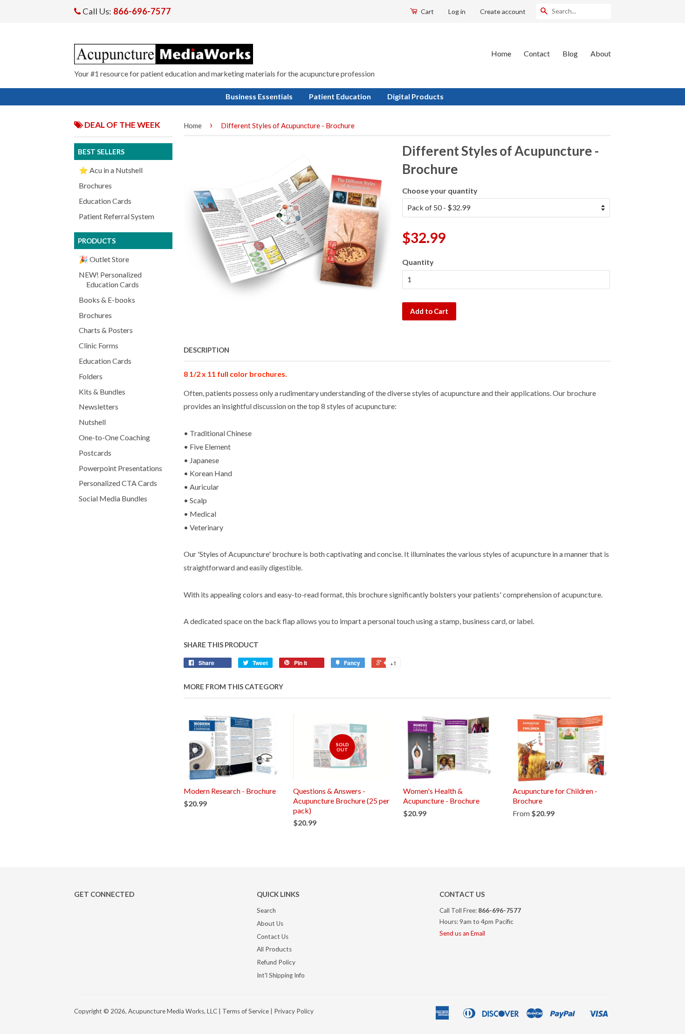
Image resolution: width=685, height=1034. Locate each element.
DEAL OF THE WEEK (121, 125)
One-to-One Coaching (114, 437)
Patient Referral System (116, 216)
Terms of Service (245, 1011)
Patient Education (340, 96)
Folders (91, 376)
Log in (457, 11)
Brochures (95, 185)
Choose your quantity (440, 190)
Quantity (418, 261)
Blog (570, 53)
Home (501, 53)
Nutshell (92, 421)
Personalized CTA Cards (118, 483)
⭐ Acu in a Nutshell (111, 170)
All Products (274, 949)
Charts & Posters (106, 330)
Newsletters (98, 406)
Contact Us (272, 936)
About (600, 53)
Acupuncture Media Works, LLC (172, 1011)
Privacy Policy (294, 1011)
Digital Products (415, 96)
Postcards (95, 452)
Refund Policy (276, 962)
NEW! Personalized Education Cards (110, 279)
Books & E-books (107, 299)
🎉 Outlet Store (104, 259)
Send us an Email (462, 933)
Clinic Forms (98, 345)
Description (206, 350)
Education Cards (105, 200)
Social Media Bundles (113, 498)
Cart (426, 11)
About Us (270, 923)
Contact (537, 53)
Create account (503, 11)
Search (266, 910)
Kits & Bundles (102, 391)
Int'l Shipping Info (281, 975)
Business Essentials (259, 96)
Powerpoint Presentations (120, 468)
